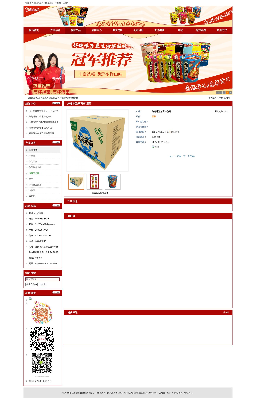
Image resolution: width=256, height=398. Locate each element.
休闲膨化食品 (35, 167)
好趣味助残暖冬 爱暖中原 (40, 127)
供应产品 (53, 97)
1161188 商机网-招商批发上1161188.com (137, 393)
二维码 (66, 3)
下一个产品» (189, 156)
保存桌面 (49, 3)
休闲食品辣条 (35, 184)
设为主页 (39, 3)
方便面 (32, 190)
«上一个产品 (175, 156)
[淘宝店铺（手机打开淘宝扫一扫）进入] (42, 324)
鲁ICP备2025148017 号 (40, 381)
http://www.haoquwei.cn (46, 263)
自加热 (32, 196)
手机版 (58, 3)
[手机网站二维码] (42, 351)
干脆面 (32, 156)
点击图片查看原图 (99, 192)
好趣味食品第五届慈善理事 (41, 133)
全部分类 (33, 150)
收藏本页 (29, 3)
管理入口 (188, 393)
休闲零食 (33, 161)
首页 (44, 97)
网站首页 (178, 393)
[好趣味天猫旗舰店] (30, 299)
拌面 (31, 179)
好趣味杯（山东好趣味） (40, 116)
